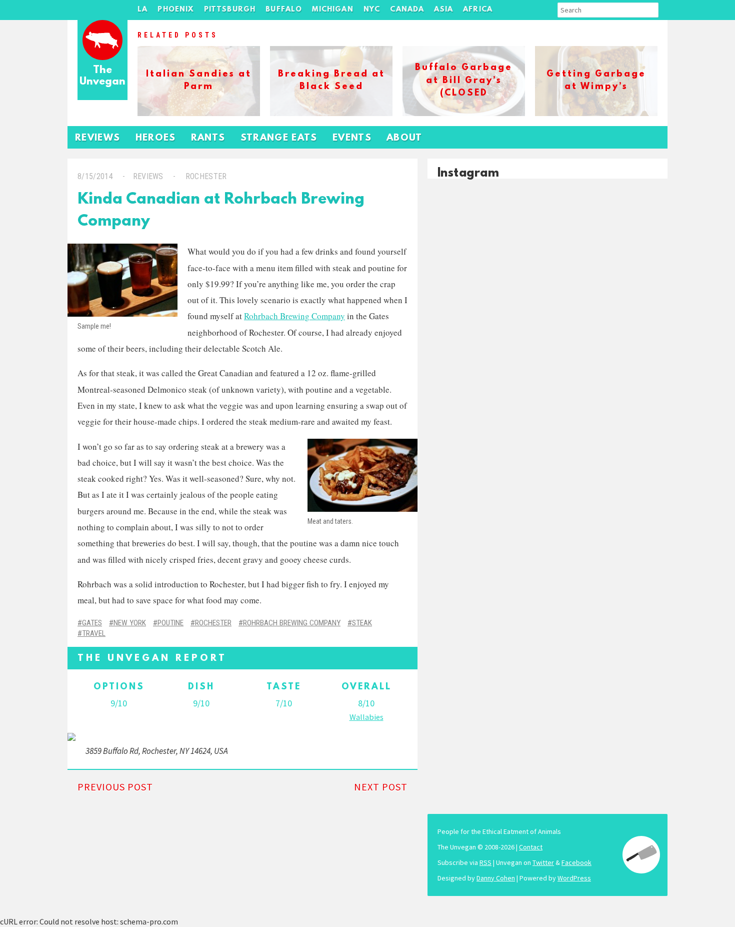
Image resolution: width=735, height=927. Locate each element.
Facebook (577, 862)
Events (352, 138)
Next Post (381, 786)
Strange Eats (279, 138)
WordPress (574, 877)
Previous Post (115, 786)
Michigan (332, 10)
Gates (92, 622)
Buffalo (284, 10)
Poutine (171, 622)
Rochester (206, 176)
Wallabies (367, 717)
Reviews (97, 138)
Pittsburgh (230, 10)
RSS (486, 862)
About (404, 138)
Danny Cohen (495, 877)
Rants (208, 138)
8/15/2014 (95, 176)
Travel (94, 633)
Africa (477, 10)
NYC (372, 10)
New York (130, 622)
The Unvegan (103, 76)
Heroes (156, 138)
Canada (407, 10)
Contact (530, 846)
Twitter (543, 862)
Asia (443, 10)
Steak (362, 622)
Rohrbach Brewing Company (294, 316)
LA (143, 10)
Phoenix (176, 10)
